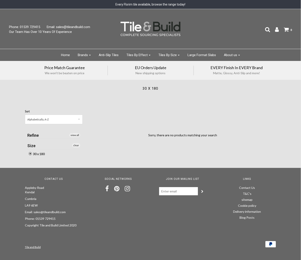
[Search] (265, 29)
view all (75, 135)
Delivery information (247, 211)
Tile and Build (33, 247)
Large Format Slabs (202, 55)
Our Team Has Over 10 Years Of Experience (40, 32)
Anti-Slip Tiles (109, 55)
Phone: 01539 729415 (24, 27)
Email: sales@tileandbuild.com (68, 27)
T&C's (247, 193)
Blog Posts (247, 217)
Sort (27, 111)
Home (65, 55)
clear (76, 145)
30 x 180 (38, 154)
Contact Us (247, 188)
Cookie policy (247, 205)
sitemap (247, 199)
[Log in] (275, 29)
